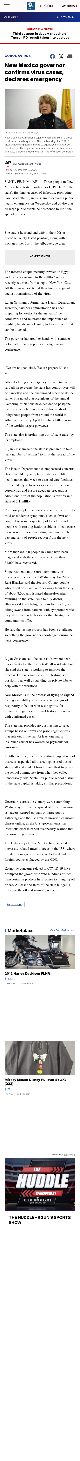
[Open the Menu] (6, 6)
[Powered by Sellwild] (69, 1154)
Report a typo (14, 904)
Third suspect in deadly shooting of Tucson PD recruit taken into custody (40, 35)
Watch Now (69, 6)
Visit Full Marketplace (62, 930)
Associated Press (30, 163)
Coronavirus (18, 56)
